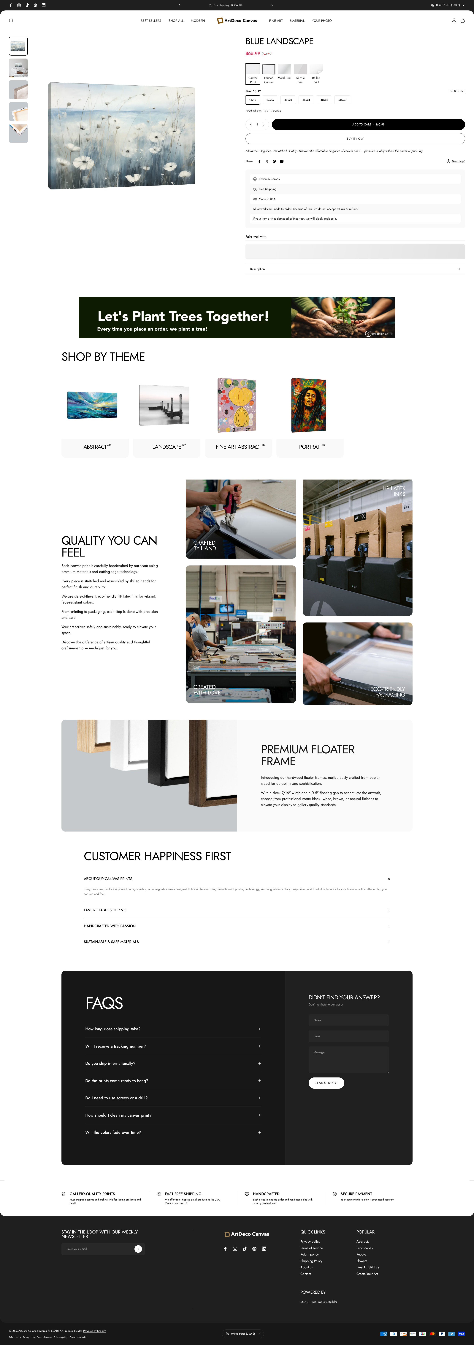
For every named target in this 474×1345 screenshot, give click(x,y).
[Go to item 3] (18, 89)
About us (306, 1267)
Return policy (309, 1254)
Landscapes (364, 1248)
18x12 (252, 100)
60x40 (342, 100)
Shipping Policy (311, 1261)
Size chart (459, 91)
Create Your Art (367, 1274)
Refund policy (15, 1337)
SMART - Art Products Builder (318, 1302)
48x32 (324, 100)
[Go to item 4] (18, 111)
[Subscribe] (138, 1249)
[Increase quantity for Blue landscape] (264, 124)
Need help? (458, 161)
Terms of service (311, 1248)
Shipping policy (60, 1337)
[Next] (271, 5)
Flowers (361, 1261)
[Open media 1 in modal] (130, 136)
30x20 (288, 100)
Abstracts (362, 1241)
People (361, 1254)
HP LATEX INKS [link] (394, 491)
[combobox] (448, 5)
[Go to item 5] (18, 133)
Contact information (78, 1337)
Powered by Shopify (94, 1331)
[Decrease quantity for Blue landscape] (250, 124)
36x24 (306, 100)
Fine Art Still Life (367, 1267)
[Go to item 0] (18, 46)
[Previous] (180, 5)
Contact (305, 1274)
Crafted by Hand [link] (204, 545)
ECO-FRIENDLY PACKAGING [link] (387, 691)
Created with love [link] (207, 689)
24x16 (270, 100)
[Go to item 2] (18, 68)
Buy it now (355, 138)
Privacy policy (310, 1241)
